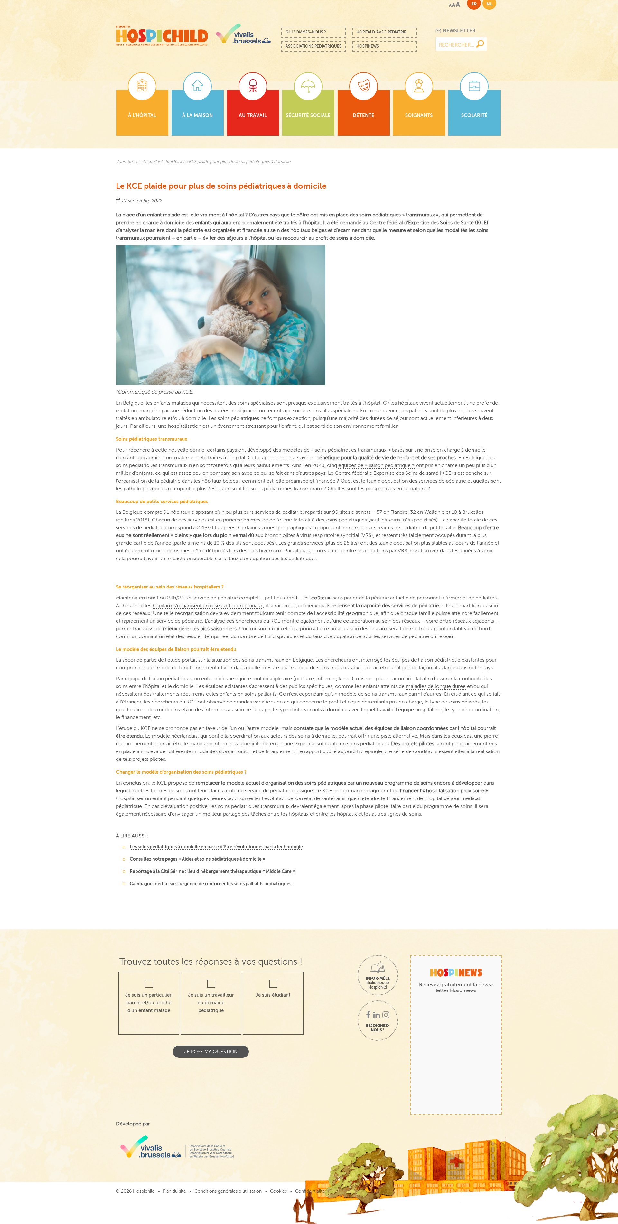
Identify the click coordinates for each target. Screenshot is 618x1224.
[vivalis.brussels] (243, 33)
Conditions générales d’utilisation (228, 1191)
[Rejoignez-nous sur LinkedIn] (376, 1015)
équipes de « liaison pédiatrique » (376, 465)
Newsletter (458, 30)
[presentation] (309, 568)
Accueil (149, 161)
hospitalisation (184, 426)
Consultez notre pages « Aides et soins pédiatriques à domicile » (197, 859)
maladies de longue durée (436, 686)
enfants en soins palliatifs (248, 694)
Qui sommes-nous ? (306, 32)
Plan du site (174, 1191)
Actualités (170, 161)
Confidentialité (310, 1191)
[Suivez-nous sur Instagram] (385, 1015)
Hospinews (367, 46)
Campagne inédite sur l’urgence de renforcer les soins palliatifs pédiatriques (210, 883)
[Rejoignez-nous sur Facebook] (368, 1015)
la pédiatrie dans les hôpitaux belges (196, 481)
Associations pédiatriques (314, 46)
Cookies (278, 1191)
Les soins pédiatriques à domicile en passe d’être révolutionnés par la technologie (216, 846)
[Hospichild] (162, 34)
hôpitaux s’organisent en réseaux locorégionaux (208, 605)
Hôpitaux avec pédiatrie (381, 32)
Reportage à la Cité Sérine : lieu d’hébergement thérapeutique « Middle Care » (212, 871)
